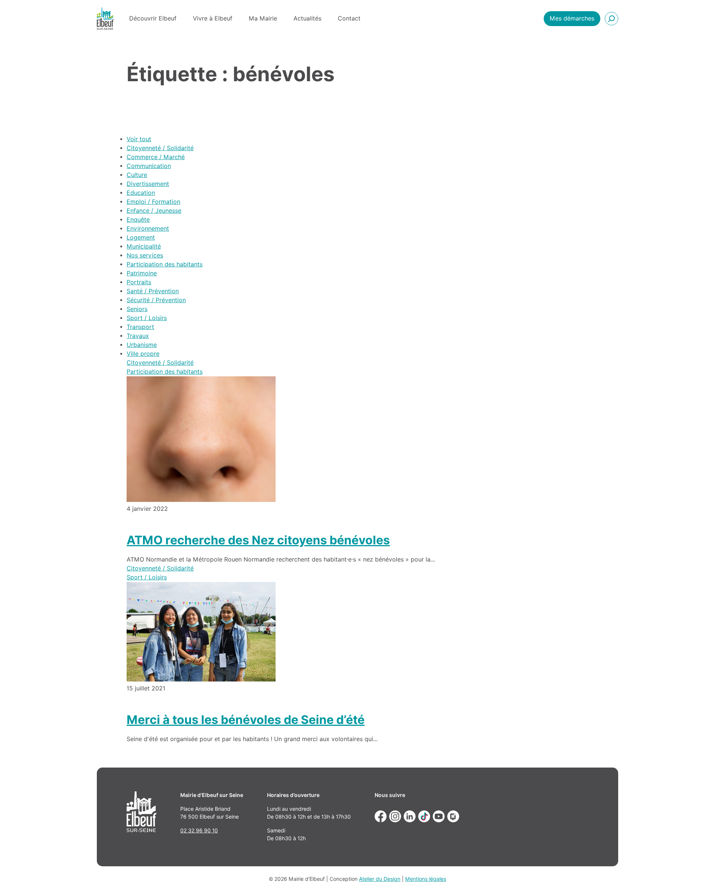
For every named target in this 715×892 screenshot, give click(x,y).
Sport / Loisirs (147, 318)
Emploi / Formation (153, 201)
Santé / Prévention (153, 291)
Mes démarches (572, 18)
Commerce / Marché (156, 157)
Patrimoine (142, 273)
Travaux (138, 335)
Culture (137, 174)
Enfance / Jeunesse (154, 210)
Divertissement (148, 183)
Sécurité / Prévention (156, 300)
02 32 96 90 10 (199, 831)
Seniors (137, 309)
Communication (149, 166)
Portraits (139, 282)
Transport (140, 326)
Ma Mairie (263, 18)
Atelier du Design (379, 879)
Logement (141, 237)
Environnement (148, 228)
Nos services (145, 255)
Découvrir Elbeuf (153, 18)
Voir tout (139, 139)
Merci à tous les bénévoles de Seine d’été (246, 719)
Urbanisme (142, 344)
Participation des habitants (165, 264)
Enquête (138, 219)
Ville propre (143, 353)
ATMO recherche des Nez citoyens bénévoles (258, 540)
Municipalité (144, 246)
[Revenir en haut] (699, 876)
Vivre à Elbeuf (212, 18)
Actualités (307, 18)
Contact (349, 18)
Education (141, 192)
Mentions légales (425, 879)
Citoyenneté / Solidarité (160, 148)
